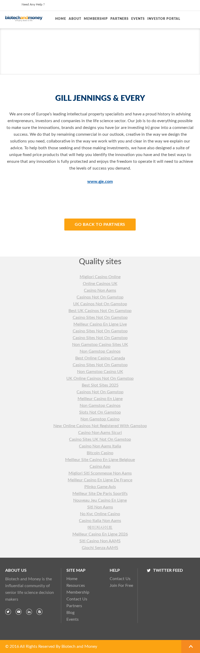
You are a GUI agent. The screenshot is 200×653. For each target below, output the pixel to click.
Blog (70, 613)
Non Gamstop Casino (100, 419)
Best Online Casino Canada (100, 358)
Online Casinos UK (100, 284)
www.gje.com (100, 181)
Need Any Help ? (33, 4)
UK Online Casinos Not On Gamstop (100, 378)
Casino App (100, 466)
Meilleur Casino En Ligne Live (100, 324)
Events (72, 619)
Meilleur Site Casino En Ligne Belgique (100, 460)
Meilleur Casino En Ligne (100, 399)
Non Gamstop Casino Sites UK (100, 345)
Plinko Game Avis (100, 487)
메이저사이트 (100, 527)
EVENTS (138, 18)
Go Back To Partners (100, 224)
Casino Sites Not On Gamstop (100, 317)
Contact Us (76, 599)
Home (60, 18)
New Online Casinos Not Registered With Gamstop (100, 426)
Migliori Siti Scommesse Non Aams (100, 473)
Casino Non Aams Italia (100, 446)
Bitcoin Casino (100, 453)
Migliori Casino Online (100, 277)
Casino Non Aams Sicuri (100, 433)
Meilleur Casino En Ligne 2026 (100, 534)
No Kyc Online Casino (100, 514)
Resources (75, 585)
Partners (74, 606)
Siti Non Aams (100, 507)
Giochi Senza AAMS (100, 548)
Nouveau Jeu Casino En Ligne (100, 500)
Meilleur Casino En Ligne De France (100, 480)
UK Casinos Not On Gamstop (100, 304)
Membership (77, 592)
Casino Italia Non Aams (100, 521)
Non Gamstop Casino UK (100, 372)
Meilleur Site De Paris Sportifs (100, 494)
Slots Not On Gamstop (100, 412)
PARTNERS (119, 18)
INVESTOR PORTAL (163, 18)
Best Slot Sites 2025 (100, 385)
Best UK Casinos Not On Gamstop (100, 311)
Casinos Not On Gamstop (100, 297)
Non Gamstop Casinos (100, 351)
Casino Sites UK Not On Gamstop (100, 439)
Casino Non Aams (100, 290)
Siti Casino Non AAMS (100, 541)
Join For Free (120, 585)
